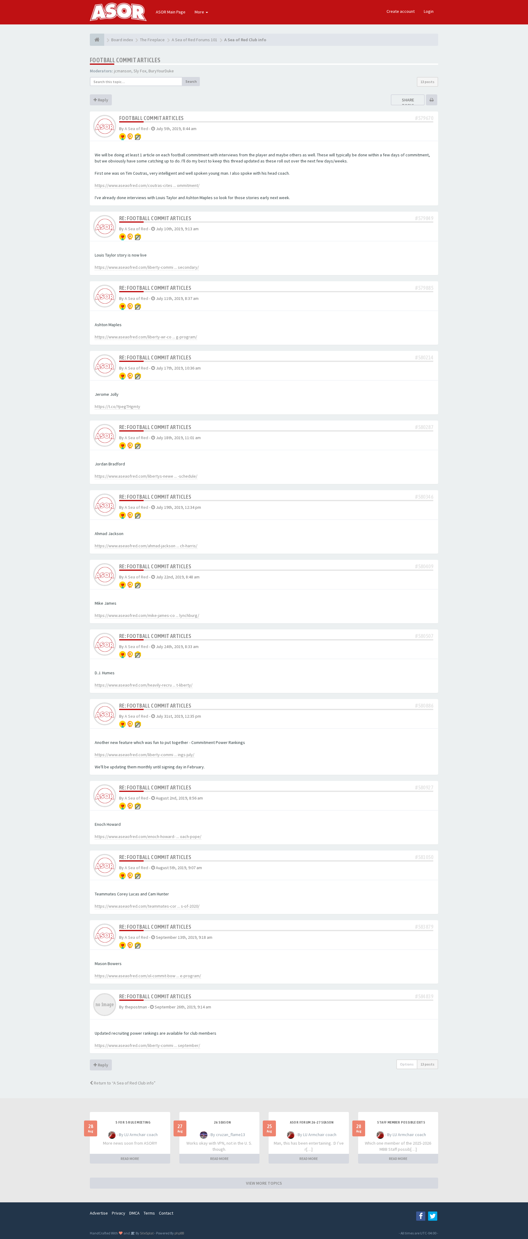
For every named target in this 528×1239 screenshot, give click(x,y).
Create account (401, 11)
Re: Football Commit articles (155, 218)
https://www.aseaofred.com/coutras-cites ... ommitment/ (147, 185)
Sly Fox (140, 71)
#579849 (424, 218)
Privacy (118, 1213)
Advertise (99, 1213)
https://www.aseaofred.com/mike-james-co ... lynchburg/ (147, 615)
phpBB (179, 1233)
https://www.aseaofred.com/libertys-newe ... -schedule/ (146, 476)
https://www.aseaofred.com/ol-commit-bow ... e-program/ (148, 975)
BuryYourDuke (161, 71)
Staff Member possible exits (401, 1122)
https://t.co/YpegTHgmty (117, 406)
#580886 (424, 705)
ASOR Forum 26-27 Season (312, 1122)
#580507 (424, 636)
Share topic (408, 102)
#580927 (424, 787)
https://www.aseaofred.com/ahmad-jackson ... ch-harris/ (146, 545)
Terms (149, 1213)
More (200, 12)
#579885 (424, 288)
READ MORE (130, 1158)
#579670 (424, 118)
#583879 (424, 927)
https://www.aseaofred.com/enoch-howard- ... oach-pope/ (148, 836)
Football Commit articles (125, 60)
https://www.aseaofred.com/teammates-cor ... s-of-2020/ (147, 906)
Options (407, 1064)
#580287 (424, 427)
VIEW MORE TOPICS (264, 1183)
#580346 (424, 497)
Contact (166, 1213)
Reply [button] (102, 100)
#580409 (424, 566)
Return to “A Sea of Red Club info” (124, 1083)
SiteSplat (146, 1233)
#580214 (424, 357)
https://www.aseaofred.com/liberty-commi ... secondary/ (147, 267)
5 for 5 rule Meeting (133, 1122)
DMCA (134, 1213)
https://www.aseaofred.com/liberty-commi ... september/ (147, 1045)
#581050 (424, 857)
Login (429, 11)
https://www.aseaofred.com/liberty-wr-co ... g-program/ (146, 337)
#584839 (424, 996)
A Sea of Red (136, 128)
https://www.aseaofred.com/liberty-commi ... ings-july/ (144, 754)
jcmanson (122, 71)
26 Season (222, 1122)
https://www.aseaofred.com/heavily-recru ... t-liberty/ (144, 685)
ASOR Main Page (170, 12)
